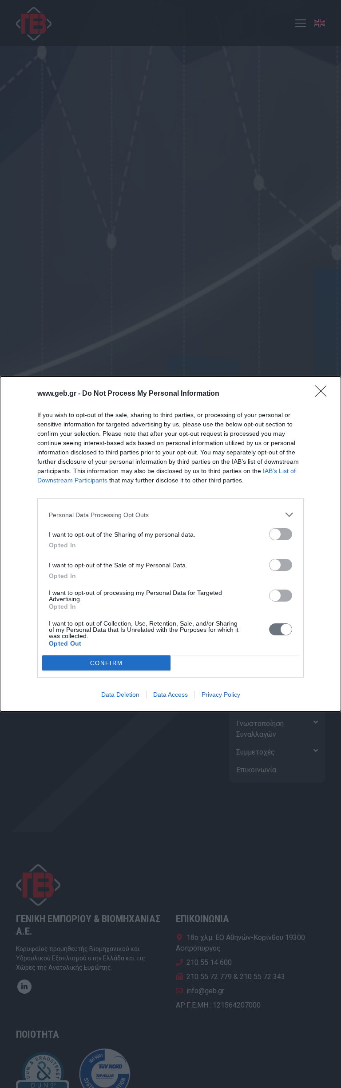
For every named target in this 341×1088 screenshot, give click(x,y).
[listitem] (170, 514)
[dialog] (170, 544)
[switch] (280, 534)
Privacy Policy (221, 694)
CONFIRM (106, 663)
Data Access (170, 694)
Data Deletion (120, 694)
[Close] (323, 393)
